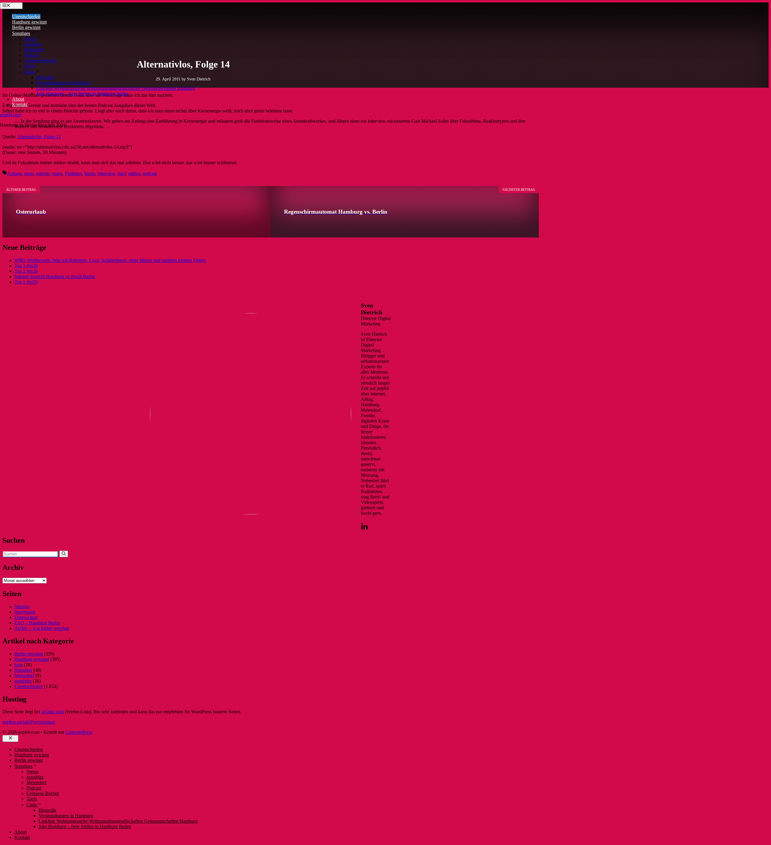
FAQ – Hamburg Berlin (37, 622)
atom (28, 173)
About (18, 99)
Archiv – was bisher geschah (41, 628)
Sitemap (22, 606)
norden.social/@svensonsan (28, 721)
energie (43, 173)
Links (29, 71)
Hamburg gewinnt (29, 21)
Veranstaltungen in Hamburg (63, 82)
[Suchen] (63, 554)
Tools (29, 65)
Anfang (14, 173)
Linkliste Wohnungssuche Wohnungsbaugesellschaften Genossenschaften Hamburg (115, 88)
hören (89, 173)
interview (106, 173)
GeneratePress (78, 732)
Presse (30, 38)
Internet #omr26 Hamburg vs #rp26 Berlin (54, 276)
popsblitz (32, 44)
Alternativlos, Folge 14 (39, 136)
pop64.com (10, 114)
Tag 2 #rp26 (26, 271)
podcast (149, 173)
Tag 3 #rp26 (26, 265)
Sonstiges (21, 33)
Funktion (73, 173)
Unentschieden (26, 16)
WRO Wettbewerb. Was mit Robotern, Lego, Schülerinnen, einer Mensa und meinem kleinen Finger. (110, 260)
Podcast (31, 55)
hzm (18, 664)
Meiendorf (34, 49)
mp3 (121, 173)
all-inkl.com (52, 711)
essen (57, 173)
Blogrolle (45, 77)
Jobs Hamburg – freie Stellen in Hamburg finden (82, 93)
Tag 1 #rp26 (26, 281)
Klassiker (23, 670)
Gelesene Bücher (40, 60)
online (134, 173)
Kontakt (19, 104)
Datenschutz (26, 617)
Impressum (24, 611)
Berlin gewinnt (26, 27)
